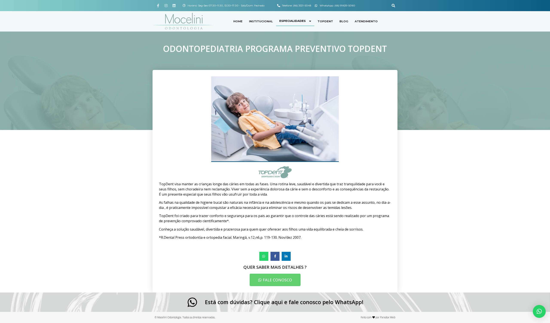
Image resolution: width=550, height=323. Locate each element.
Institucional (261, 21)
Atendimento (366, 21)
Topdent (325, 21)
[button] (393, 5)
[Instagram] (166, 5)
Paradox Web (387, 317)
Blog (343, 21)
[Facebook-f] (158, 5)
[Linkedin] (174, 5)
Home (238, 21)
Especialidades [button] (292, 21)
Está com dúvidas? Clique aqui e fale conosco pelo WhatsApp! (284, 302)
